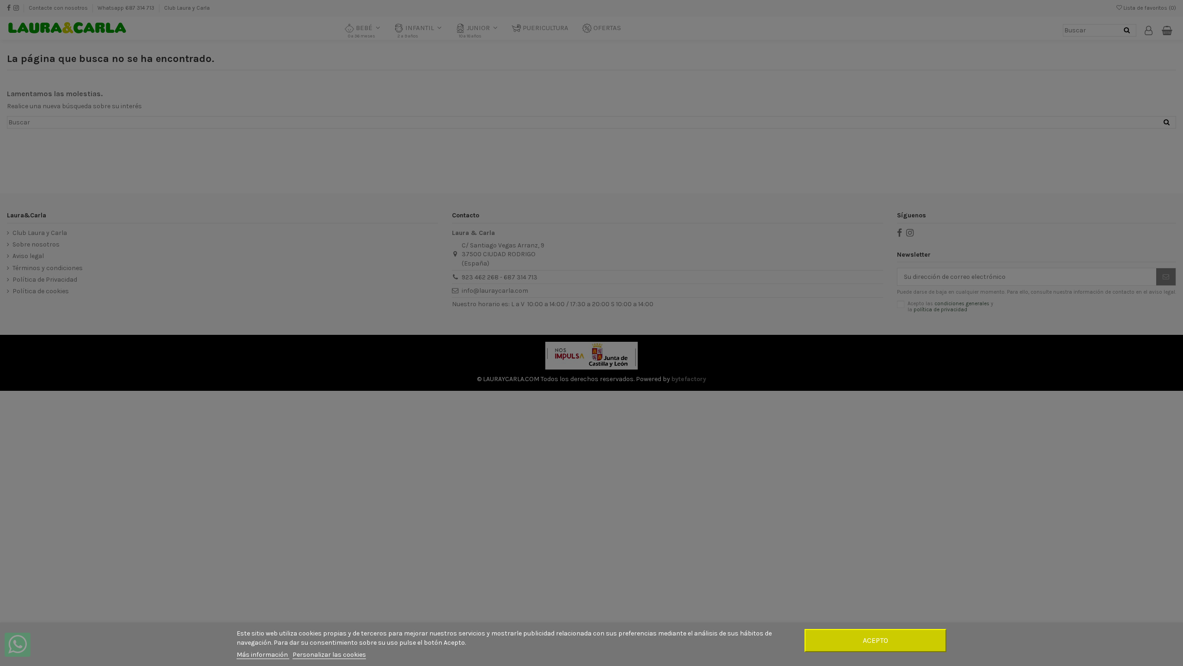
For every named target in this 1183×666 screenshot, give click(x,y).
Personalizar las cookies (329, 655)
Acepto (875, 640)
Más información (263, 655)
